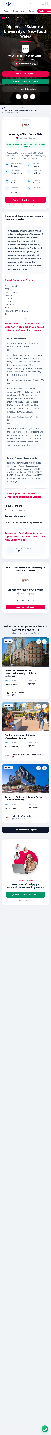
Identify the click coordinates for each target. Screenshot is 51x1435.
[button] (44, 3)
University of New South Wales (24, 55)
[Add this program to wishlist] (25, 96)
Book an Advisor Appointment (27, 894)
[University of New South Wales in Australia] (25, 125)
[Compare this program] (18, 96)
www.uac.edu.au (25, 412)
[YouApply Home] (12, 4)
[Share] (32, 96)
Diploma (34, 110)
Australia (25, 108)
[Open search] (31, 4)
